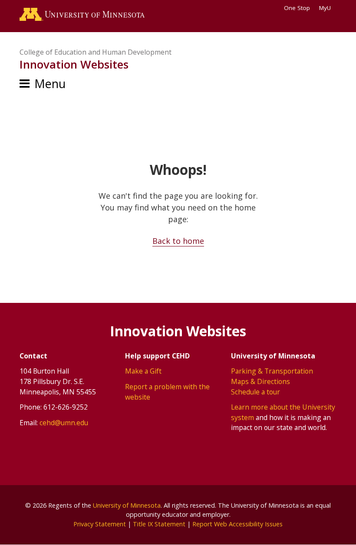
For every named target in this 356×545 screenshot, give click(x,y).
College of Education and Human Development (95, 52)
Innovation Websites (74, 64)
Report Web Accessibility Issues (237, 524)
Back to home (178, 241)
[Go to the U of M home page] (82, 16)
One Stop (297, 8)
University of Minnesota (127, 505)
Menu (50, 84)
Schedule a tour (255, 392)
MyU (325, 8)
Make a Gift (143, 371)
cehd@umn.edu (64, 422)
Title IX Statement (159, 524)
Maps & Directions (260, 381)
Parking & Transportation (272, 371)
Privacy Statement (99, 524)
